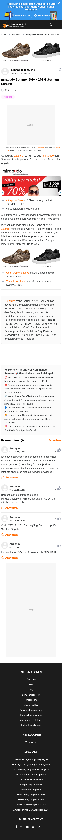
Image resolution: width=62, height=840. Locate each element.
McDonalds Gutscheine (31, 779)
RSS (7, 150)
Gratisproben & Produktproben (31, 774)
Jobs (31, 684)
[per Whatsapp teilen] (21, 826)
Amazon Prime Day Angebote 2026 (31, 809)
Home (3, 35)
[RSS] (39, 826)
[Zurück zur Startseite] (15, 24)
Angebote (16, 35)
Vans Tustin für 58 (16, 281)
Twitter (57, 147)
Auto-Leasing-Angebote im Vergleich (31, 769)
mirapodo (48, 155)
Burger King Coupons (31, 784)
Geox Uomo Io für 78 (17, 272)
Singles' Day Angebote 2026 (31, 799)
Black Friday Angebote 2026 (31, 794)
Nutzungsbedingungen (31, 710)
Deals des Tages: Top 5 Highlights (31, 759)
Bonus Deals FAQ (31, 694)
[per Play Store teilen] (33, 826)
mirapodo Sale (14, 200)
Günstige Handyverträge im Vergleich (31, 764)
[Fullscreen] (31, 258)
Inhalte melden (31, 705)
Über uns (31, 679)
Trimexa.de (31, 742)
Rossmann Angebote (31, 789)
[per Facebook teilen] (16, 826)
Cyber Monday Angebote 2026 (31, 804)
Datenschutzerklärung (31, 715)
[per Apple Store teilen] (27, 826)
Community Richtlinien (31, 720)
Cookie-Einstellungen (31, 725)
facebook (40, 147)
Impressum (31, 700)
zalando (18, 155)
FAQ (31, 689)
